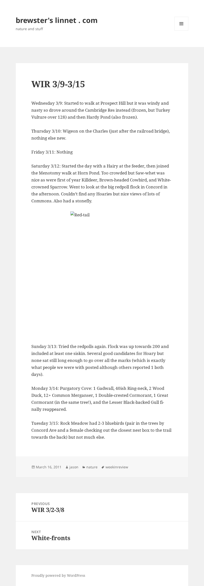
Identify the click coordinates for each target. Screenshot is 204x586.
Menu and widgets (181, 30)
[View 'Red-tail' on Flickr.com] (102, 273)
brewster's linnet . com (57, 20)
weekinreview (116, 467)
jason (73, 467)
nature (92, 467)
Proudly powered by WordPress (58, 575)
